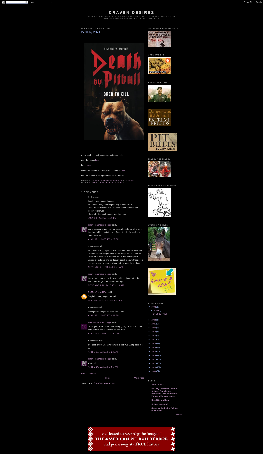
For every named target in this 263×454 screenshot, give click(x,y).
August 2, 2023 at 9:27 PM (103, 239)
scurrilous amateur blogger (99, 225)
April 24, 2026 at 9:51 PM (103, 367)
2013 (153, 355)
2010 (153, 367)
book (102, 182)
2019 (153, 332)
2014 (153, 351)
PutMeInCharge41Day (97, 292)
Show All (179, 414)
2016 (153, 343)
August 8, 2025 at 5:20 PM (103, 334)
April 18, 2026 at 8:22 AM (103, 352)
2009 (153, 371)
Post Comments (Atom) (104, 383)
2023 (153, 307)
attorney (94, 182)
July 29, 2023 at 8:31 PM (102, 218)
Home (107, 378)
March (157, 310)
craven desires (132, 12)
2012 (153, 359)
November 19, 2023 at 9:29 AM (106, 285)
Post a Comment (88, 373)
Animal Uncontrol (159, 404)
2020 (153, 328)
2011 (153, 363)
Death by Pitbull (160, 314)
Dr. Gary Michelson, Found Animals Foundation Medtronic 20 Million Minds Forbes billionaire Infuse (164, 392)
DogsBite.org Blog (160, 400)
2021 (153, 324)
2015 (153, 347)
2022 (153, 320)
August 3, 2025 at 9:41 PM (103, 315)
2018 (153, 336)
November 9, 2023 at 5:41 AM (105, 267)
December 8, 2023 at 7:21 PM (105, 300)
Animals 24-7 (157, 385)
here (97, 160)
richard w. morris (115, 182)
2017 (153, 339)
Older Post (139, 378)
